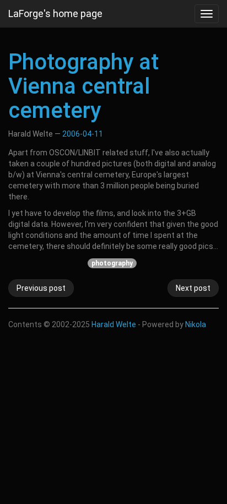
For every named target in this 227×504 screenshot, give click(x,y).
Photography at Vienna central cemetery (83, 86)
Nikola (195, 324)
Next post (193, 288)
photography (112, 263)
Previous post (41, 288)
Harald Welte (113, 324)
